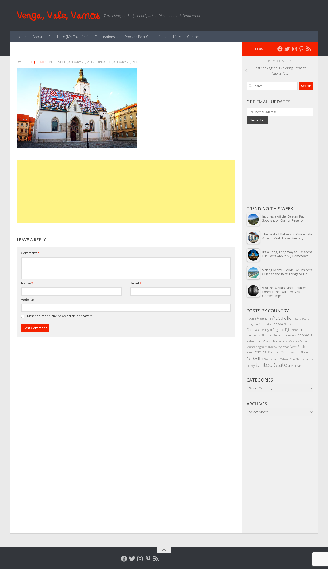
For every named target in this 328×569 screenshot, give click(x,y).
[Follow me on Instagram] (294, 49)
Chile (286, 324)
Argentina (264, 318)
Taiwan (284, 359)
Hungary (290, 335)
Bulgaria (252, 324)
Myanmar (283, 347)
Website (27, 299)
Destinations (105, 36)
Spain (255, 357)
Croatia (252, 330)
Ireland (251, 341)
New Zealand (299, 346)
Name (27, 283)
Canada (277, 324)
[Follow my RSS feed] (308, 49)
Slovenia (306, 352)
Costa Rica (296, 324)
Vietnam (296, 365)
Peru (250, 352)
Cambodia (265, 324)
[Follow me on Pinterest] (301, 49)
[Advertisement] (126, 191)
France (304, 329)
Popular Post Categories (144, 36)
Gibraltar (266, 335)
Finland (294, 330)
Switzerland (271, 359)
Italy (261, 341)
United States (272, 364)
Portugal (260, 352)
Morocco (271, 347)
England (278, 330)
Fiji (287, 330)
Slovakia (295, 352)
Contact (193, 36)
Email (136, 283)
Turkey (251, 366)
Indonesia (304, 335)
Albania (251, 318)
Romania (274, 352)
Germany (253, 335)
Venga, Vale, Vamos (58, 15)
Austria (297, 318)
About (37, 36)
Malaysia (294, 341)
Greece (278, 335)
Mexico (305, 341)
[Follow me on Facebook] (280, 49)
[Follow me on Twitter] (287, 49)
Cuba (261, 330)
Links (177, 36)
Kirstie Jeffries (34, 62)
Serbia (285, 352)
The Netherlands (301, 359)
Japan (269, 341)
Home (21, 36)
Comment (30, 253)
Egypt (268, 330)
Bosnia (305, 318)
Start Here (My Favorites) (68, 36)
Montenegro (255, 347)
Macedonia (280, 341)
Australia (282, 317)
